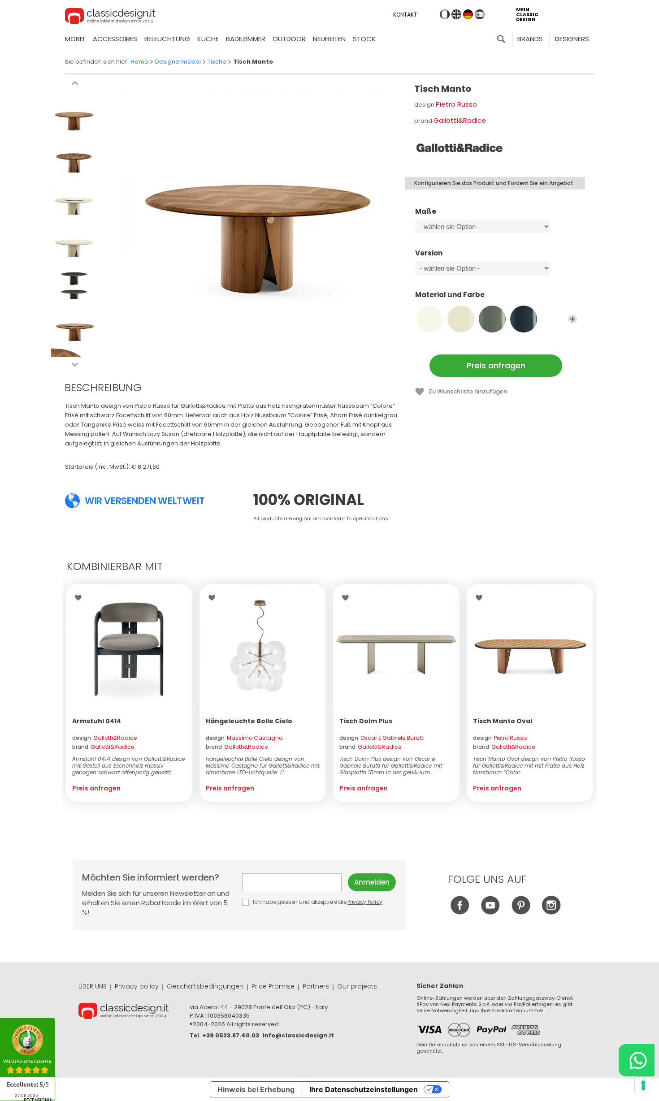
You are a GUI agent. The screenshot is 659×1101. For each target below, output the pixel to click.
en (456, 14)
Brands (530, 38)
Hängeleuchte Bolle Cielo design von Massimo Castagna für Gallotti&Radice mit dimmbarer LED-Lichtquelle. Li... (263, 766)
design (104, 738)
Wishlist (80, 597)
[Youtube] (490, 912)
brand (103, 747)
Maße (425, 211)
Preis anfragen (496, 365)
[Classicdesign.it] (110, 17)
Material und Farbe (450, 295)
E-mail (295, 882)
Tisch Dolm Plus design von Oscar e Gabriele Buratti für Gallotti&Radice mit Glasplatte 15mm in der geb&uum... (390, 766)
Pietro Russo (456, 104)
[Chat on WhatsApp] (637, 1060)
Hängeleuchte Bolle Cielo (249, 721)
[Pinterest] (521, 912)
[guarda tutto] (572, 319)
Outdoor (289, 38)
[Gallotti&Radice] (459, 148)
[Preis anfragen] (129, 647)
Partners (316, 986)
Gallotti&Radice (460, 120)
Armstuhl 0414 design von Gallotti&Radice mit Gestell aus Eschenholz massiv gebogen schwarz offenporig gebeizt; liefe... (128, 766)
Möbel (75, 38)
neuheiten (329, 38)
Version (428, 253)
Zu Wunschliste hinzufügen (468, 391)
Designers (572, 38)
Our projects (357, 986)
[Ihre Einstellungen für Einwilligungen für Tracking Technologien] (643, 1085)
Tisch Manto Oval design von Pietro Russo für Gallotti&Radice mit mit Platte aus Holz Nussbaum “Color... (529, 766)
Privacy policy (137, 986)
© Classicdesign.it (134, 1012)
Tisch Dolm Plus (365, 721)
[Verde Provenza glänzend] (492, 319)
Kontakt (405, 14)
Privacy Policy (364, 902)
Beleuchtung (167, 38)
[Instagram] (551, 912)
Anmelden (372, 882)
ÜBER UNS (92, 986)
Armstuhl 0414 (96, 721)
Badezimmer (245, 38)
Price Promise (273, 986)
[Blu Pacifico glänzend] (523, 319)
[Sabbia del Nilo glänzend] (461, 319)
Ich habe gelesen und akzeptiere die (316, 902)
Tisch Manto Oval (502, 721)
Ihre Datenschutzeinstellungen (363, 1089)
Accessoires (115, 38)
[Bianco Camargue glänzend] (430, 319)
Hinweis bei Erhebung (256, 1089)
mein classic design (527, 14)
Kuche (208, 38)
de (468, 14)
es (480, 14)
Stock (364, 38)
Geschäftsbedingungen (205, 986)
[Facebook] (460, 912)
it (445, 14)
